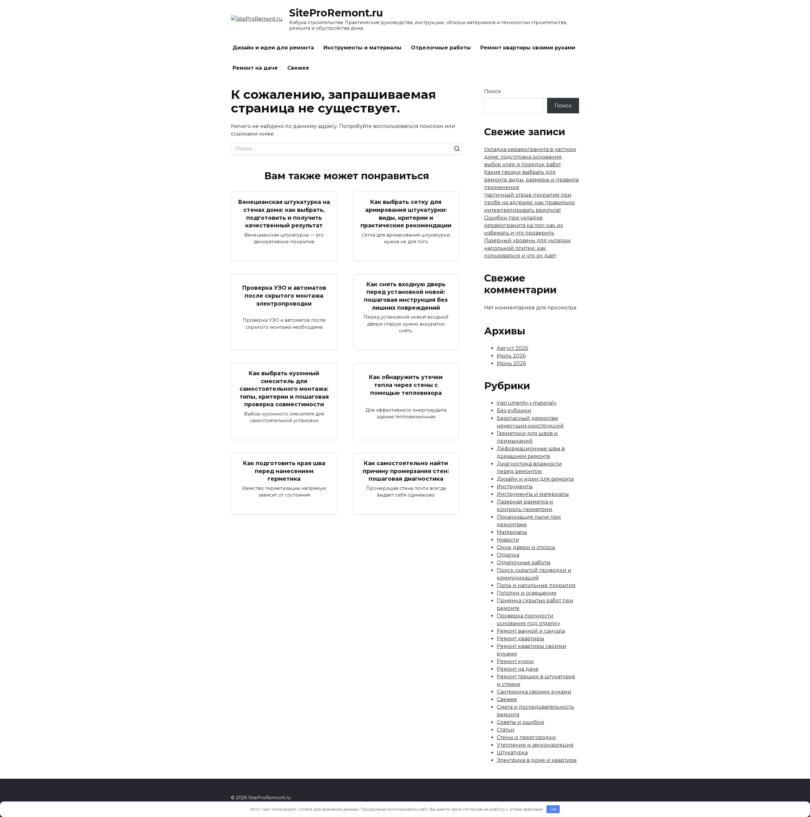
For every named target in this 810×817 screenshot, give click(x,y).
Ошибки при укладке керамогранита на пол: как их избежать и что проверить (523, 225)
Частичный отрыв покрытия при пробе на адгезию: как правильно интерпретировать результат (529, 202)
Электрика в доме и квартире (537, 760)
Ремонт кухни (515, 661)
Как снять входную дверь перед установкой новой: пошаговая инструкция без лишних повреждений (406, 296)
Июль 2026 (511, 356)
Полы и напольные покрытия (536, 585)
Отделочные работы (441, 48)
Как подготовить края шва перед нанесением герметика (284, 471)
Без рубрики (514, 411)
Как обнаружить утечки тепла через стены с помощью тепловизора (406, 385)
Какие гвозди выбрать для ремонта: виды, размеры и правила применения (531, 179)
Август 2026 (512, 348)
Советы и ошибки (520, 722)
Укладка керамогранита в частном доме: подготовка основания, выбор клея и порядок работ (530, 157)
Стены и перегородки (526, 737)
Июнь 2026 (511, 363)
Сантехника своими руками (534, 692)
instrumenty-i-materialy (527, 403)
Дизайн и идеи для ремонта (273, 48)
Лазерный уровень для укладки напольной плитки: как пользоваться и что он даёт (527, 248)
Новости (508, 540)
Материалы (512, 532)
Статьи (505, 730)
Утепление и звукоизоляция (535, 745)
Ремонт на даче (255, 68)
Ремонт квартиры (520, 639)
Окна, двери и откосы (526, 547)
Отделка (508, 555)
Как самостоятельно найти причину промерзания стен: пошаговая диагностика (406, 471)
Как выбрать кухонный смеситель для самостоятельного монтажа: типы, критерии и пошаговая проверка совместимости (284, 389)
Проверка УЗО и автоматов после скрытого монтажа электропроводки (284, 295)
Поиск (492, 91)
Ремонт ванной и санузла (531, 631)
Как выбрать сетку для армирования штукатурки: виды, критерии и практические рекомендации (406, 214)
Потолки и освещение (527, 593)
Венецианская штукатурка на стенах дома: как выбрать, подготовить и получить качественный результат (284, 214)
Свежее (298, 68)
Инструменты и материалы (362, 48)
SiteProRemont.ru (336, 13)
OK (553, 809)
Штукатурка (512, 753)
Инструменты (515, 487)
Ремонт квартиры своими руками (527, 48)
